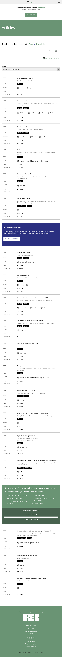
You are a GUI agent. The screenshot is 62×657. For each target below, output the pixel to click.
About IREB (31, 628)
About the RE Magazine (31, 631)
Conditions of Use (39, 652)
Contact (31, 633)
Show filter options (42, 51)
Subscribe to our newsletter (30, 519)
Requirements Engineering (31, 8)
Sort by (4, 66)
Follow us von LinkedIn (30, 514)
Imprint (25, 652)
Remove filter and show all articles (52, 58)
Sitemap (19, 652)
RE (31, 2)
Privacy (30, 652)
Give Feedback (31, 641)
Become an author (31, 646)
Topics (32, 15)
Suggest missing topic (11, 239)
